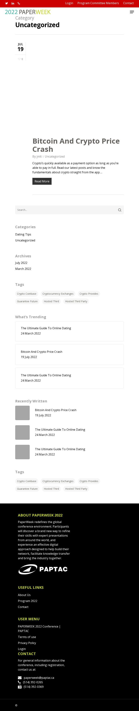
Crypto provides (89, 293)
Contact (128, 3)
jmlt (39, 156)
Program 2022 (27, 601)
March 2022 (23, 269)
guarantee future (27, 301)
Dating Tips (23, 234)
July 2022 (21, 263)
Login (69, 3)
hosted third (51, 301)
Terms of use (27, 637)
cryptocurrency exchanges (58, 293)
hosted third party (76, 301)
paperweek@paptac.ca (39, 678)
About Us (24, 595)
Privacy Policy (27, 643)
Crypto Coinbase (26, 293)
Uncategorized (55, 156)
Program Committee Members (98, 3)
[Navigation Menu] (132, 12)
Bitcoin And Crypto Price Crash (76, 145)
